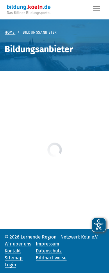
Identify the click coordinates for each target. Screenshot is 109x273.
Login (10, 264)
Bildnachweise (51, 258)
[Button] (96, 9)
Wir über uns (18, 244)
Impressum (47, 244)
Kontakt (13, 251)
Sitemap (14, 258)
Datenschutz (49, 251)
